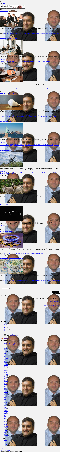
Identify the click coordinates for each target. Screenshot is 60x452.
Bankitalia (20, 280)
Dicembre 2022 (6, 364)
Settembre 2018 (6, 388)
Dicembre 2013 (6, 426)
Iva (0, 116)
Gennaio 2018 (5, 391)
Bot (24, 143)
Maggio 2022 (5, 369)
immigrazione (33, 33)
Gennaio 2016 (5, 408)
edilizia (25, 33)
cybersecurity (18, 88)
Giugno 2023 (5, 361)
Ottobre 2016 (5, 401)
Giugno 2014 (5, 422)
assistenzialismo (14, 33)
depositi (32, 280)
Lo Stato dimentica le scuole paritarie (15, 336)
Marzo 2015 (5, 415)
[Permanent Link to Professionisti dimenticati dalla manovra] (11, 54)
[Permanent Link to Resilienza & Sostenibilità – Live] (11, 166)
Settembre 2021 (6, 374)
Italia (3, 60)
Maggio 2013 (5, 431)
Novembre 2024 (6, 352)
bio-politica (22, 143)
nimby (15, 116)
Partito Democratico (37, 145)
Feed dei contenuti (6, 444)
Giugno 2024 (5, 355)
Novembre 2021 (6, 373)
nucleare (22, 116)
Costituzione (38, 143)
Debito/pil (48, 143)
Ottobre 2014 (5, 419)
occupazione (44, 33)
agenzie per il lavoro (9, 33)
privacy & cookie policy (3, 448)
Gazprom (49, 115)
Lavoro (4, 33)
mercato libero (13, 116)
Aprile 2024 (5, 357)
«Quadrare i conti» (10, 280)
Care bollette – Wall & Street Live (7, 231)
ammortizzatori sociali (9, 60)
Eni (32, 115)
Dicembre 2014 (6, 417)
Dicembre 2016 (6, 400)
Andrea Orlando (14, 60)
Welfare (49, 61)
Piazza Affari (5, 328)
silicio (50, 116)
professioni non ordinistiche (31, 61)
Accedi (4, 443)
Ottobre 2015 (5, 410)
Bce (14, 143)
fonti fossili (25, 172)
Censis (20, 33)
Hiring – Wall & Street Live (6, 204)
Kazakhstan (2, 116)
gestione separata (52, 60)
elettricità (27, 115)
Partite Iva (24, 61)
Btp (25, 143)
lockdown (29, 253)
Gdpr (36, 88)
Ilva (55, 115)
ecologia (24, 115)
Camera (20, 60)
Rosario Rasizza (55, 33)
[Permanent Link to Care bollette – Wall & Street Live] (11, 247)
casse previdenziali (24, 60)
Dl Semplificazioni (35, 280)
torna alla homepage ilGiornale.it (4, 449)
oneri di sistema (25, 116)
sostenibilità (53, 116)
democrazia (51, 143)
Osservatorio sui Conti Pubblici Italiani (30, 145)
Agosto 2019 (5, 385)
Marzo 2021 (5, 378)
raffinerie (36, 116)
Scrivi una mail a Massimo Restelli (54, 301)
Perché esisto (3, 3)
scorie (46, 116)
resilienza (43, 172)
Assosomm (17, 33)
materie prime (37, 253)
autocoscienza (11, 143)
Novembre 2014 (6, 418)
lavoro (1, 61)
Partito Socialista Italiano (43, 145)
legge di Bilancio (9, 61)
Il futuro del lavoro (4, 11)
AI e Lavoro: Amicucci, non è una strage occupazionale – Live (12, 343)
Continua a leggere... (3, 59)
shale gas (48, 116)
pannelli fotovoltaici (30, 116)
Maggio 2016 (5, 405)
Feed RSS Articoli (2, 450)
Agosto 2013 (5, 429)
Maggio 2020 (5, 382)
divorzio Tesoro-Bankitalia (3, 144)
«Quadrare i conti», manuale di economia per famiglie (11, 258)
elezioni (9, 144)
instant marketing (45, 88)
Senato (47, 61)
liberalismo (1, 145)
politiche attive (50, 33)
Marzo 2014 (5, 424)
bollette (10, 115)
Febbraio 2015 (5, 416)
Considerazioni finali (24, 280)
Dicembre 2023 (6, 358)
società (55, 172)
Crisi (4, 323)
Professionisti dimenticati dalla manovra (8, 38)
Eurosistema (12, 144)
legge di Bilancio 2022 (15, 61)
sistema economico (51, 172)
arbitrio (7, 143)
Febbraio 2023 (5, 363)
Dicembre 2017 (6, 392)
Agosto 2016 (5, 403)
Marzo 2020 (5, 384)
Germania (51, 115)
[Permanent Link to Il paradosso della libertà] (11, 137)
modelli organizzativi (33, 172)
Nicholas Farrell (22, 145)
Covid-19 (23, 33)
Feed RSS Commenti (8, 450)
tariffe (48, 253)
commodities (13, 253)
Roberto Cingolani (40, 116)
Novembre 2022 (6, 365)
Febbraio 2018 (5, 390)
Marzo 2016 (5, 406)
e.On (22, 115)
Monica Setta (49, 280)
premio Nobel (50, 145)
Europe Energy (38, 115)
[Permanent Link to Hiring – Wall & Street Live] (11, 220)
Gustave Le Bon (46, 144)
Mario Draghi (11, 145)
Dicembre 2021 (6, 372)
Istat (58, 60)
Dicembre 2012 (6, 435)
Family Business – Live (7, 342)
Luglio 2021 (5, 376)
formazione (28, 33)
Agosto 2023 (5, 360)
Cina (10, 253)
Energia (31, 115)
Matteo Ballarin (9, 116)
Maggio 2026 (5, 349)
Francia (43, 115)
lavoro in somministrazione (39, 33)
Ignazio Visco (40, 280)
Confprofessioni (33, 60)
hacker (42, 88)
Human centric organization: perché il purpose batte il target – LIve (12, 344)
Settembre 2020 (6, 381)
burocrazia (17, 60)
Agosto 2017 (5, 395)
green (54, 115)
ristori (44, 61)
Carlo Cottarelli (34, 143)
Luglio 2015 (5, 412)
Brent (12, 115)
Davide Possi (21, 88)
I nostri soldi (4, 253)
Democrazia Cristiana (56, 143)
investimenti (43, 280)
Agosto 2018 (5, 389)
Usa (50, 253)
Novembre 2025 (6, 350)
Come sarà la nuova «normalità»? (14, 333)
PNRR (47, 33)
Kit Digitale (57, 88)
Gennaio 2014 (5, 425)
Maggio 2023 (5, 362)
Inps (55, 60)
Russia (58, 33)
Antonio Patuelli (17, 280)
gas (44, 115)
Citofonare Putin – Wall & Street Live (8, 93)
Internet (55, 88)
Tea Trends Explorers (6, 173)
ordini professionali (20, 61)
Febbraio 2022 (5, 371)
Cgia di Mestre (29, 60)
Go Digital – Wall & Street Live (7, 66)
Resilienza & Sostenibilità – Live (7, 150)
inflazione (57, 115)
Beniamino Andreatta (17, 143)
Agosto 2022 (5, 367)
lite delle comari (7, 145)
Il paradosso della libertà (5, 121)
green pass (42, 144)
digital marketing (26, 88)
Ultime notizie (6, 338)
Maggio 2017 (5, 397)
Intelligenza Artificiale (51, 88)
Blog (2, 2)
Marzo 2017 (5, 398)
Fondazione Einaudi (21, 144)
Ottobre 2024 (5, 353)
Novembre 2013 (6, 427)
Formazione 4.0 (33, 88)
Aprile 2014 (5, 423)
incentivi (53, 144)
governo (27, 253)
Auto (8, 143)
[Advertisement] (8, 313)
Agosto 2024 (5, 354)
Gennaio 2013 (5, 434)
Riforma (43, 61)
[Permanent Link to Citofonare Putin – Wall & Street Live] (11, 109)
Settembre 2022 (6, 366)
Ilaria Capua (50, 144)
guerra (30, 33)
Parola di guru (4, 280)
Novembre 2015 (6, 409)
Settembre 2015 (6, 411)
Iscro (57, 60)
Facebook (29, 88)
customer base (14, 88)
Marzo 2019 (5, 386)
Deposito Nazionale (18, 115)
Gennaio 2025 (5, 351)
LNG (5, 116)
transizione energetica (12, 173)
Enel (29, 115)
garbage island (29, 172)
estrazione (34, 115)
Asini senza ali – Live (4, 177)
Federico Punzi (17, 144)
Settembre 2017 (6, 394)
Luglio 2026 (5, 348)
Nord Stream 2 (19, 116)
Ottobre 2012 (5, 436)
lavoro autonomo (4, 61)
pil (47, 145)
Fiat (41, 115)
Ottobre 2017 (5, 393)
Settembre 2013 (6, 428)
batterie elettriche (13, 172)
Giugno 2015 (5, 413)
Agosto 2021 (5, 375)
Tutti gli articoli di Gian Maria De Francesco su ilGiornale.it (51, 305)
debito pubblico (45, 143)
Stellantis (56, 116)
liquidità (46, 280)
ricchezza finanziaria (57, 280)
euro (10, 144)
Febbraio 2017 (5, 399)
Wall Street (5, 330)
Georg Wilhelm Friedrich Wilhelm (34, 144)
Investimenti (5, 325)
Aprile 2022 (5, 370)
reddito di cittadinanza (38, 61)
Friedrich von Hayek (27, 144)
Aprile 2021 (5, 377)
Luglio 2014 (5, 421)
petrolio (34, 116)
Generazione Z (39, 88)
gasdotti (46, 115)
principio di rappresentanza (55, 145)
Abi (13, 280)
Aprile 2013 (5, 432)
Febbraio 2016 (5, 407)
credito (39, 60)
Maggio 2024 (5, 356)
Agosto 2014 (5, 420)
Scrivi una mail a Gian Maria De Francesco (53, 306)
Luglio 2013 (5, 430)
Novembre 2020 (6, 380)
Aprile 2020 (5, 383)
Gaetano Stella (48, 60)
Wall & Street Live (5, 88)
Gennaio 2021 (5, 379)
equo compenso (44, 60)
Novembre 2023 (6, 359)
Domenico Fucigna (21, 172)
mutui (52, 280)
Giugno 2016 (5, 404)
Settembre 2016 (6, 402)
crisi (40, 60)
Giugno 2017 (5, 396)
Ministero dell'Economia (17, 145)
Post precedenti (2, 283)
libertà (4, 145)
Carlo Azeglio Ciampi (29, 143)
